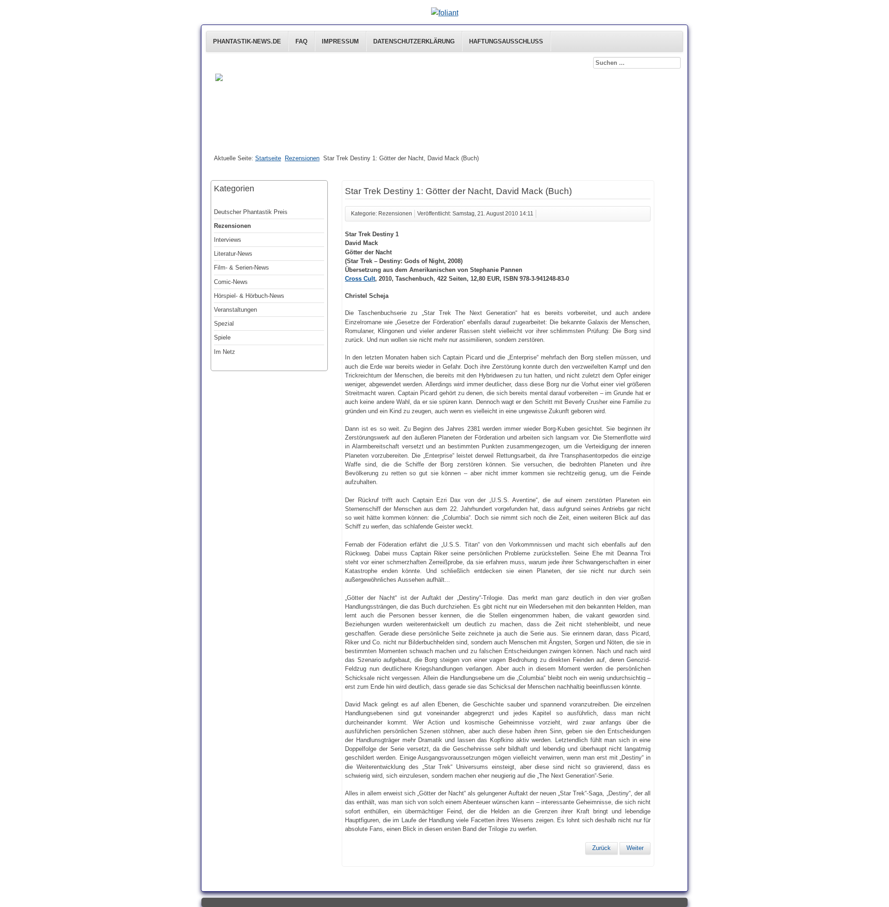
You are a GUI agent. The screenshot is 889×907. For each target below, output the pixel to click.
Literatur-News (233, 253)
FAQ (301, 41)
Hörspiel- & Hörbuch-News (249, 295)
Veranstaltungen (235, 309)
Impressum (340, 41)
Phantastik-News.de (247, 41)
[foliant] (444, 13)
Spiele (222, 337)
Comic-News (231, 281)
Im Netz (224, 351)
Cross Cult (360, 278)
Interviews (227, 239)
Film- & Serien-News (241, 267)
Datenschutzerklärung (414, 41)
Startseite (268, 158)
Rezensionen (302, 158)
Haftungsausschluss (506, 41)
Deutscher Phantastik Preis (251, 211)
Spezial (224, 323)
